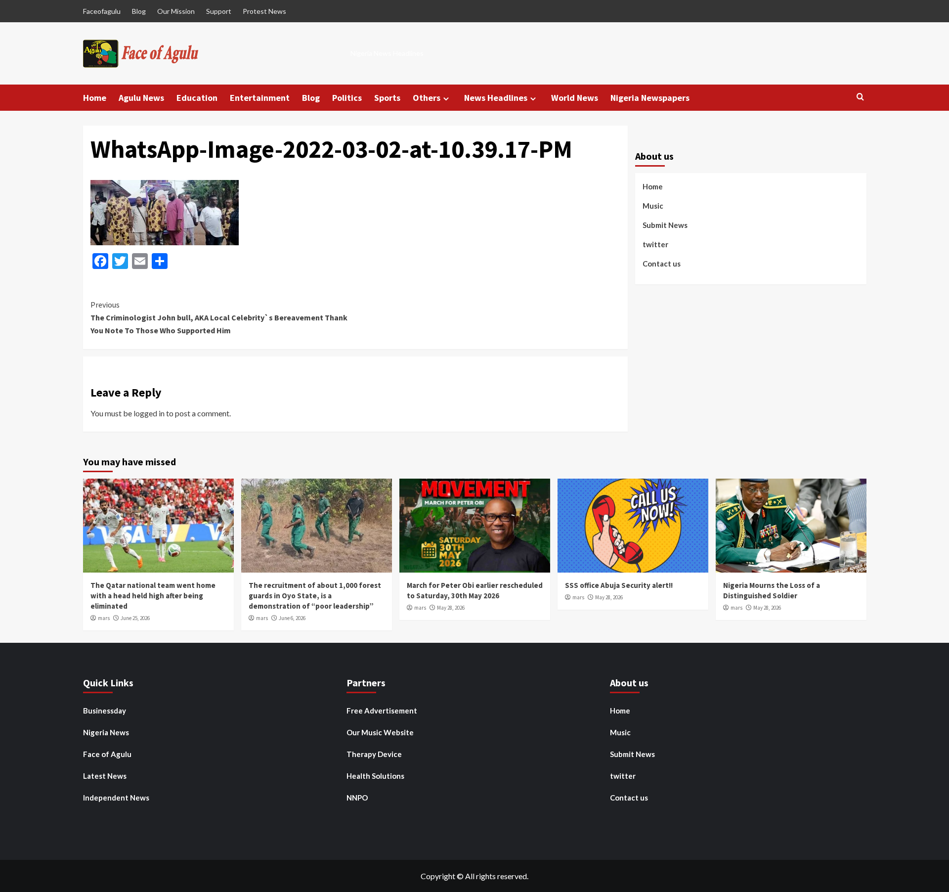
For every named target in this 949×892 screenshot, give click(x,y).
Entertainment (260, 97)
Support (218, 11)
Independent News (116, 797)
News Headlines (495, 97)
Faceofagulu (102, 11)
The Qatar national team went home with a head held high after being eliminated (153, 595)
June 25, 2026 (135, 618)
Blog (139, 11)
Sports (387, 97)
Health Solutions (375, 775)
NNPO (357, 797)
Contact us (662, 263)
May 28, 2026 (451, 607)
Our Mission (176, 11)
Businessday (104, 710)
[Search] (860, 97)
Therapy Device (374, 754)
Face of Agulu (107, 754)
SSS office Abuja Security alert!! (619, 585)
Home (94, 97)
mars (104, 618)
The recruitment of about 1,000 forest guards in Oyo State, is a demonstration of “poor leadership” (315, 595)
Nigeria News (106, 732)
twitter (655, 244)
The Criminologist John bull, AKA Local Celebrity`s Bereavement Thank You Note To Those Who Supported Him (218, 317)
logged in (149, 413)
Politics (347, 97)
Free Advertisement (381, 710)
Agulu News (141, 97)
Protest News (264, 11)
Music (653, 205)
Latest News (105, 775)
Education (196, 97)
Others (426, 97)
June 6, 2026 (292, 618)
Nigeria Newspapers (650, 97)
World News (574, 97)
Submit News (665, 225)
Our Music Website (380, 732)
